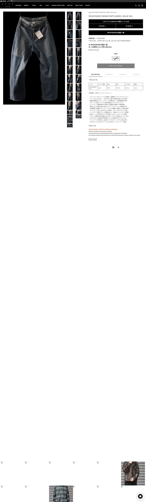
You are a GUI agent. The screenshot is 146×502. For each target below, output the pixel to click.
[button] (13, 473)
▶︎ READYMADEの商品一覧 (98, 44)
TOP (90, 12)
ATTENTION (109, 74)
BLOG (102, 26)
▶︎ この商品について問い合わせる (100, 47)
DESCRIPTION (95, 74)
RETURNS (136, 74)
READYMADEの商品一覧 (115, 32)
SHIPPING (123, 74)
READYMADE (92, 139)
